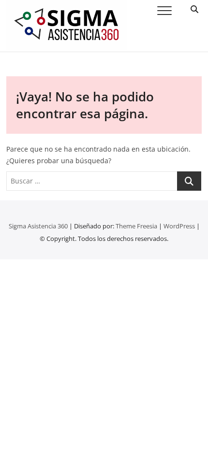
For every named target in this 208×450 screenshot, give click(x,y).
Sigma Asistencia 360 (38, 226)
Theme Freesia (136, 226)
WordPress (179, 226)
